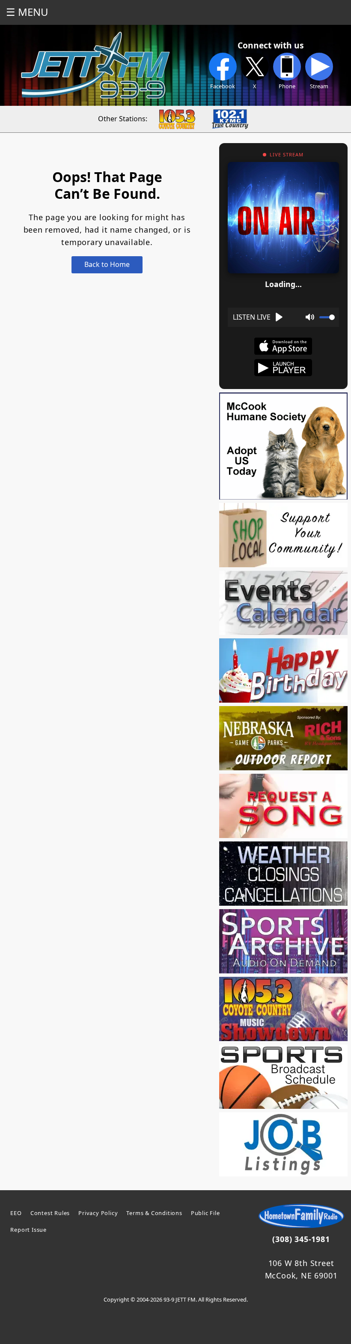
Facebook (222, 86)
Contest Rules (50, 1213)
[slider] (327, 317)
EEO (15, 1213)
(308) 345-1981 (301, 1239)
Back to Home (107, 264)
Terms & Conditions (154, 1213)
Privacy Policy (98, 1213)
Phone (287, 86)
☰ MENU (27, 12)
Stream (319, 86)
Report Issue (28, 1229)
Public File (205, 1213)
